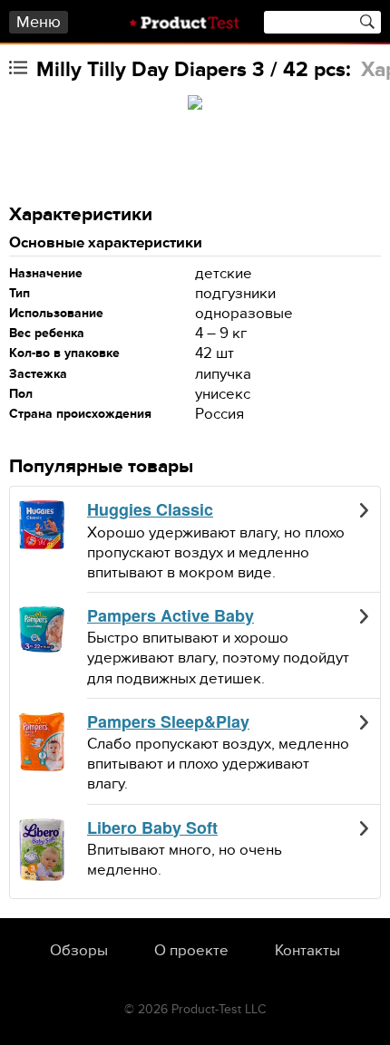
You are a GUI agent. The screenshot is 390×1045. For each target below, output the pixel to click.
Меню (38, 22)
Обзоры (79, 951)
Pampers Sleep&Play (168, 722)
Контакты (307, 951)
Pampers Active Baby (170, 616)
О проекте (191, 951)
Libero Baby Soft (152, 828)
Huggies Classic (150, 510)
